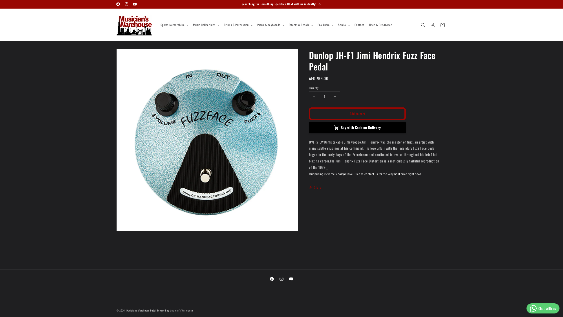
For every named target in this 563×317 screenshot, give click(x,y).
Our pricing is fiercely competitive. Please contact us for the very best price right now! (365, 174)
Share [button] (317, 187)
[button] (174, 24)
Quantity (313, 88)
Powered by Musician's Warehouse (175, 310)
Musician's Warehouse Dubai (141, 310)
